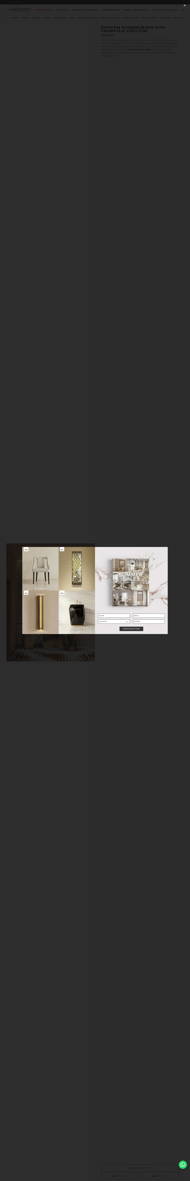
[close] (184, 5)
